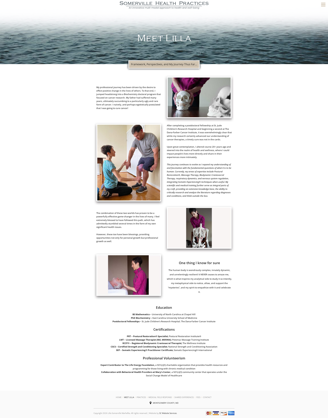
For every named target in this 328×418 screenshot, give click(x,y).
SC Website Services (168, 413)
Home (118, 397)
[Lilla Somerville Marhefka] (164, 4)
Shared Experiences (184, 397)
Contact (207, 397)
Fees (198, 397)
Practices (141, 397)
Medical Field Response (160, 397)
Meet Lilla (129, 397)
